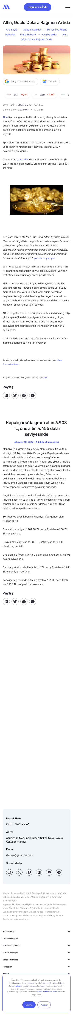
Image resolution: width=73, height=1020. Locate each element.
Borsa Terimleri (10, 959)
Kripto (6, 973)
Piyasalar (7, 966)
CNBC (45, 377)
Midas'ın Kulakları (11, 945)
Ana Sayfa (11, 29)
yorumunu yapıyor (44, 258)
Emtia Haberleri (28, 34)
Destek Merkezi (10, 938)
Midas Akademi (10, 952)
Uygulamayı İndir (37, 6)
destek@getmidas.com (19, 855)
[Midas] (6, 7)
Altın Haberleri (49, 34)
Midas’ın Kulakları (32, 29)
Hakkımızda (9, 931)
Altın (5, 117)
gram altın (23, 159)
